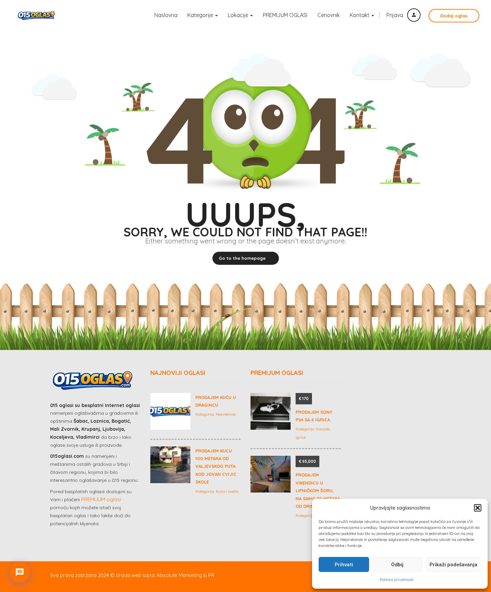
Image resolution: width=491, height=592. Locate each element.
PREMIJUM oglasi (101, 499)
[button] (477, 508)
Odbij (397, 565)
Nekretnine (226, 414)
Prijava (395, 15)
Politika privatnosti (397, 579)
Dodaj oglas (454, 15)
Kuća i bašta (227, 491)
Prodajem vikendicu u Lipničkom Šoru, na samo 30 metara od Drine (318, 490)
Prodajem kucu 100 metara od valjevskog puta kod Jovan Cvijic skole (215, 466)
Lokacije (239, 15)
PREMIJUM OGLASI (285, 15)
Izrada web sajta (135, 575)
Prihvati (344, 565)
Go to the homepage (242, 258)
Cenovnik (328, 15)
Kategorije (200, 15)
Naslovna (165, 15)
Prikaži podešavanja (453, 565)
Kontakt (360, 15)
